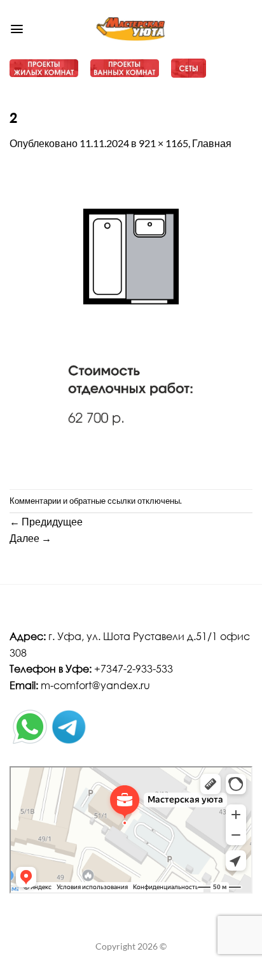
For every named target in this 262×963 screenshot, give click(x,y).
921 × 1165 (163, 143)
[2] (131, 319)
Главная (211, 143)
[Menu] (17, 29)
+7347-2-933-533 (133, 668)
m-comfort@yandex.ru (95, 685)
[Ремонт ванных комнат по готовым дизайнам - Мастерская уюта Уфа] (131, 29)
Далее (31, 538)
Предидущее (46, 521)
